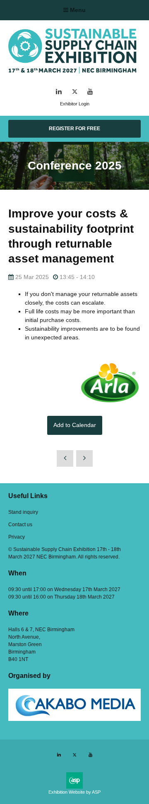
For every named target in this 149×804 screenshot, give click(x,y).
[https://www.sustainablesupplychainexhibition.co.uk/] (74, 75)
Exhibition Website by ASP (74, 792)
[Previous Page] (65, 458)
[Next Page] (84, 458)
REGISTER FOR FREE (74, 128)
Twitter (74, 91)
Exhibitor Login (74, 103)
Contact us (20, 524)
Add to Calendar (74, 425)
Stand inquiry (23, 512)
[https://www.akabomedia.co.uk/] (74, 719)
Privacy (16, 537)
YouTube (90, 91)
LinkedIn (59, 91)
